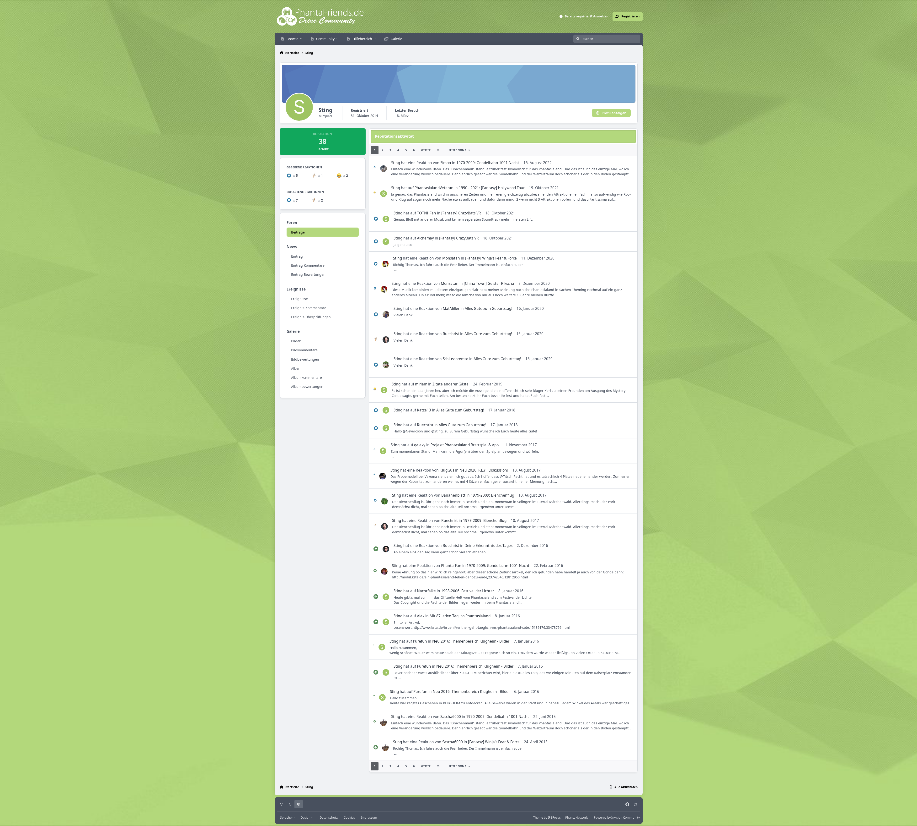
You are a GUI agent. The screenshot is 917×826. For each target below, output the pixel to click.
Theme (538, 818)
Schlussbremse (455, 358)
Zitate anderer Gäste (450, 384)
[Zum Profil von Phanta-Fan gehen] (384, 571)
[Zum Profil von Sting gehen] (383, 193)
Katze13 (424, 410)
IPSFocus (554, 818)
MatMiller (451, 308)
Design (306, 818)
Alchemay (425, 238)
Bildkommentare (304, 350)
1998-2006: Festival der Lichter (467, 590)
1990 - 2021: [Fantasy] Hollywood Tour (492, 187)
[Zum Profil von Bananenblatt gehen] (384, 501)
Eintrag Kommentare (308, 265)
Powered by (617, 818)
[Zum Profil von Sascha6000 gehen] (383, 722)
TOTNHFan (426, 213)
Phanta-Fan (451, 565)
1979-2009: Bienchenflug (492, 495)
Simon (445, 162)
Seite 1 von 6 (457, 150)
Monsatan (451, 258)
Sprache (286, 818)
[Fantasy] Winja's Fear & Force (491, 258)
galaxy (419, 444)
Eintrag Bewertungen (308, 274)
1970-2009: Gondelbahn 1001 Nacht (487, 162)
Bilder (296, 341)
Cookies (349, 818)
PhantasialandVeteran (434, 187)
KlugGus (447, 470)
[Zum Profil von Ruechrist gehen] (386, 339)
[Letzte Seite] (438, 150)
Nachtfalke (426, 590)
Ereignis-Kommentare (308, 308)
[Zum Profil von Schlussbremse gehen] (386, 364)
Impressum (369, 818)
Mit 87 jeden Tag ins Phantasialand (460, 615)
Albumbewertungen (307, 386)
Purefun (420, 641)
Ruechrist (451, 333)
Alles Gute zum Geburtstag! (488, 308)
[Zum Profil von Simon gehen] (383, 168)
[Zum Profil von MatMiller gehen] (386, 314)
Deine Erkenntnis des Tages (488, 545)
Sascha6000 (450, 716)
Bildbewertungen (305, 359)
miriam (421, 384)
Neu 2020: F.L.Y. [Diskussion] (483, 470)
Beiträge (298, 232)
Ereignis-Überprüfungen (311, 317)
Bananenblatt (453, 495)
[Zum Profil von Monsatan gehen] (385, 264)
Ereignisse (299, 298)
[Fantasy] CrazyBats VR (461, 213)
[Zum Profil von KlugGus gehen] (382, 476)
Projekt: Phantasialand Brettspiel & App (465, 444)
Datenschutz (329, 818)
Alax (420, 615)
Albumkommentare (306, 377)
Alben (295, 368)
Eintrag (297, 256)
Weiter (426, 150)
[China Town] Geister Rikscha (489, 283)
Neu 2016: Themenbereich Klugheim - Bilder (470, 641)
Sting (395, 162)
